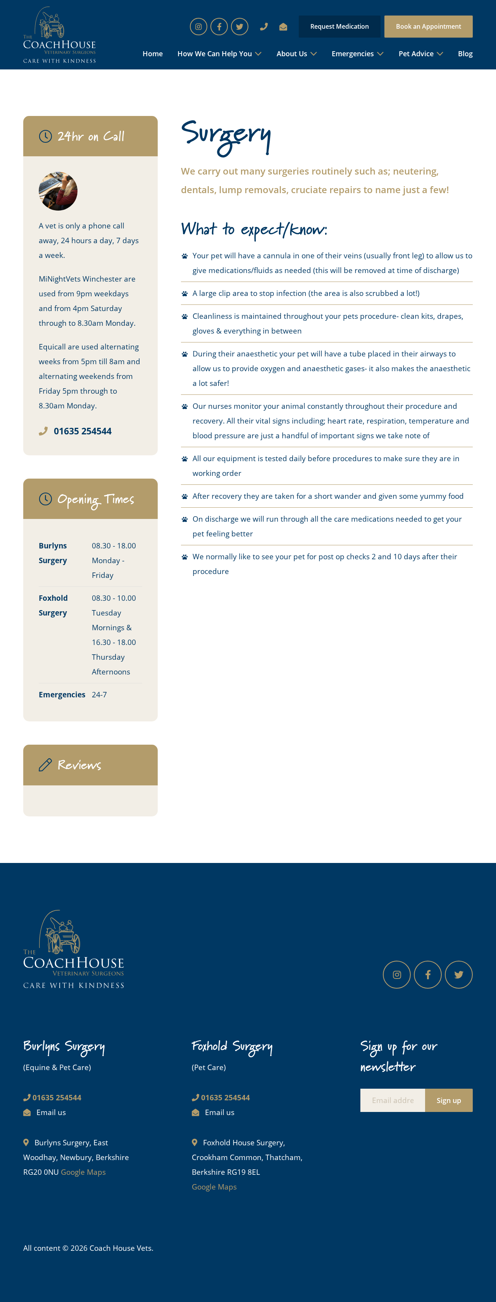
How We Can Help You (214, 53)
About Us (292, 53)
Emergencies (353, 53)
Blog (465, 53)
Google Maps (83, 1172)
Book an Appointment (428, 26)
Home (153, 53)
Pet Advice (416, 53)
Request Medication (339, 26)
